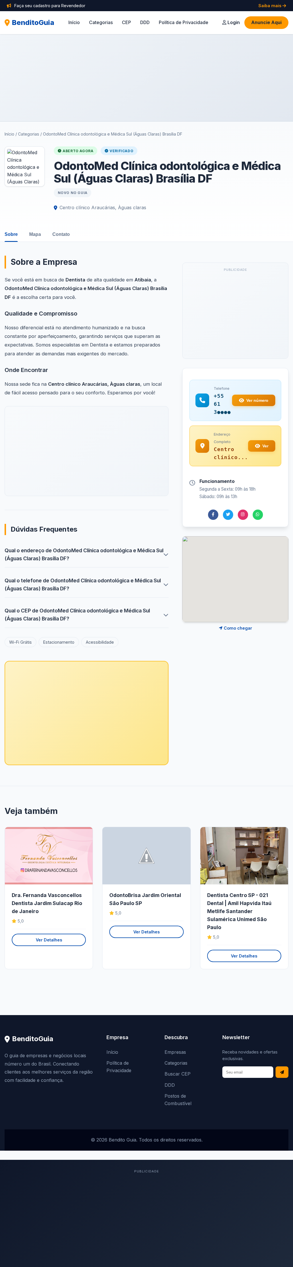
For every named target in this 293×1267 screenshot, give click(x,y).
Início (74, 22)
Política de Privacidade (183, 22)
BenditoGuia (33, 22)
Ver (265, 446)
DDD (145, 22)
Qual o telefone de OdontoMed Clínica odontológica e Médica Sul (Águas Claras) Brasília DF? (83, 584)
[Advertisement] (146, 78)
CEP (126, 22)
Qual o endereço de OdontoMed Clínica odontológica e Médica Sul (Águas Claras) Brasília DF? (84, 554)
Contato (61, 234)
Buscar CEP (178, 1074)
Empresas (175, 1052)
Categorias (101, 22)
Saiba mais (270, 5)
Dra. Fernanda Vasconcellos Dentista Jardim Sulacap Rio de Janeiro (47, 903)
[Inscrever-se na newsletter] (282, 1072)
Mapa (35, 234)
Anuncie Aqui (266, 22)
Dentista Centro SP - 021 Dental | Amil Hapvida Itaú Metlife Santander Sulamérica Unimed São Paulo (239, 911)
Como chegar (237, 628)
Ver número (257, 400)
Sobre (11, 234)
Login (233, 22)
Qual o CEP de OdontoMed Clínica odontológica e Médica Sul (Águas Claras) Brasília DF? (77, 615)
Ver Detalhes (49, 939)
